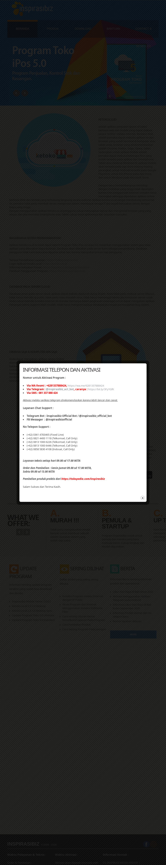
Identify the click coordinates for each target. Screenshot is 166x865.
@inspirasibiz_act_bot (60, 389)
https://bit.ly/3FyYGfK (101, 389)
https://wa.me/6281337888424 (86, 385)
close (142, 497)
